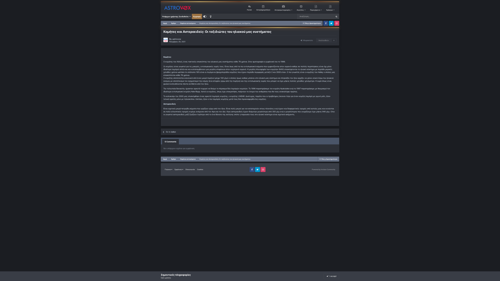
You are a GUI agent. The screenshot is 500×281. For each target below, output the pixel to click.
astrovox (176, 39)
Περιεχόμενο (315, 10)
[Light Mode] (210, 16)
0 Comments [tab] (170, 141)
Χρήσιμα (329, 10)
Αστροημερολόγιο (263, 10)
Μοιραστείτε (307, 40)
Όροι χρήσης (166, 278)
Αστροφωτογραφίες (283, 10)
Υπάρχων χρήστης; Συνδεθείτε (175, 16)
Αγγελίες (300, 10)
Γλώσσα (168, 169)
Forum (249, 10)
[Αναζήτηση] (336, 16)
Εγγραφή (197, 16)
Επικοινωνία (190, 169)
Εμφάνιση (178, 169)
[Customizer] (205, 16)
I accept (332, 276)
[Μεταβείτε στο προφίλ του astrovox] (165, 40)
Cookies (200, 169)
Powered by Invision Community (323, 169)
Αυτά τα (327, 16)
